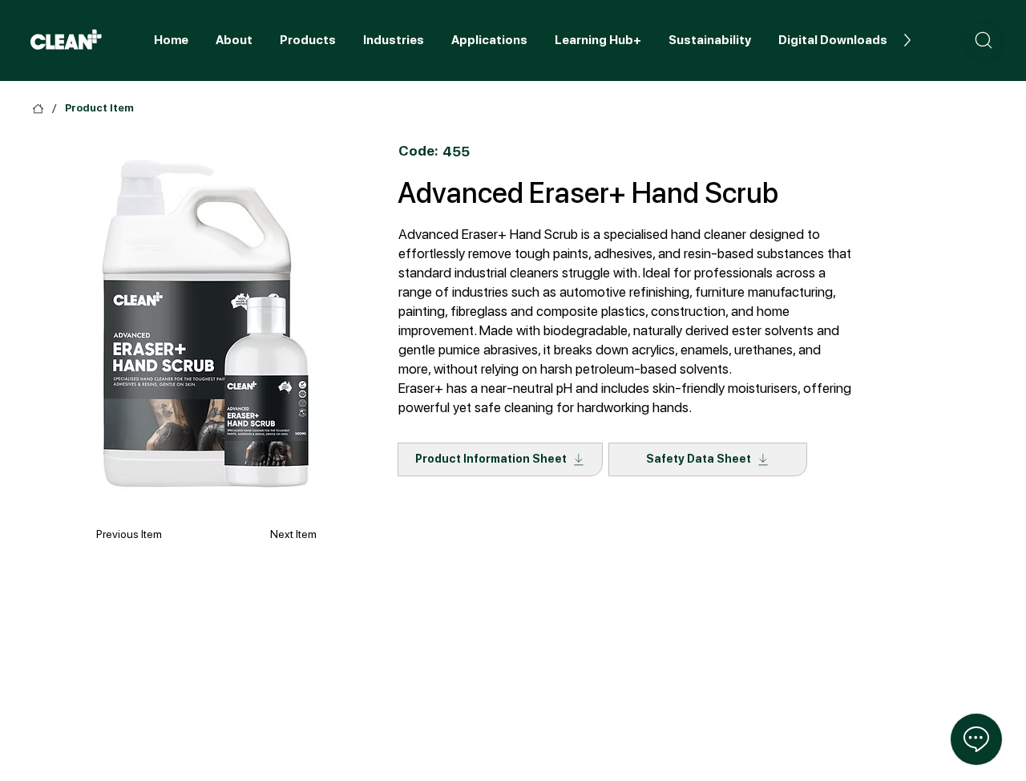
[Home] (38, 108)
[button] (983, 40)
